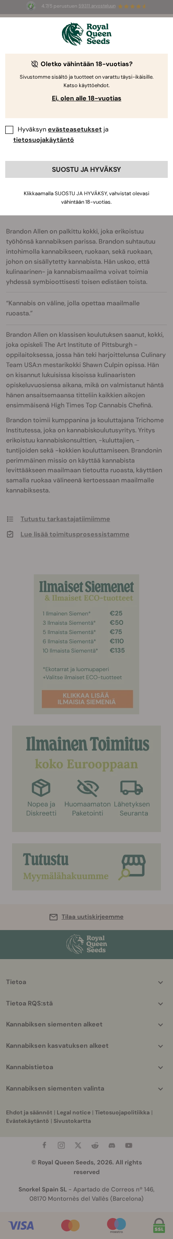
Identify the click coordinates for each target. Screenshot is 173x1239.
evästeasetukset (75, 129)
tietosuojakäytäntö (43, 140)
